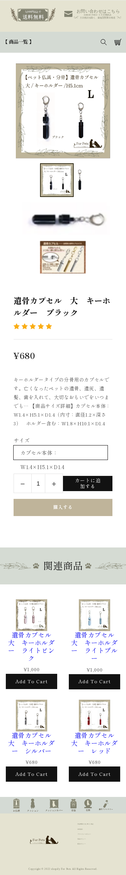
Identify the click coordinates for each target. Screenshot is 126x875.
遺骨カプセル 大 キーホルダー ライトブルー (96, 647)
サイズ (22, 440)
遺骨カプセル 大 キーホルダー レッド (96, 743)
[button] (18, 42)
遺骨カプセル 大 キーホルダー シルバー (33, 743)
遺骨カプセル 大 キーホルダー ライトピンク (33, 647)
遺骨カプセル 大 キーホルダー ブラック (62, 307)
